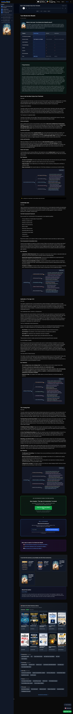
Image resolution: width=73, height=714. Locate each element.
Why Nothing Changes (25, 689)
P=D (31, 656)
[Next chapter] (26, 8)
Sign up (67, 1)
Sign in (63, 1)
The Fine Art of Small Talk (26, 672)
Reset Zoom (61, 170)
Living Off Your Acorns (37, 680)
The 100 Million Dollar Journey (26, 683)
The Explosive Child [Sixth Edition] (49, 664)
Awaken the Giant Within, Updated (39, 672)
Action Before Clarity (25, 656)
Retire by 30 (45, 680)
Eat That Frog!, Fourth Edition (49, 656)
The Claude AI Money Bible (26, 680)
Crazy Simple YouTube (38, 656)
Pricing (58, 1)
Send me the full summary (52, 529)
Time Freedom (24, 658)
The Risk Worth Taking (61, 672)
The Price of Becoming (51, 672)
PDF (49, 11)
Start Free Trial (67, 711)
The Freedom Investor (53, 680)
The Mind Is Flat (31, 664)
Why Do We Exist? (34, 689)
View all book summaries (42, 694)
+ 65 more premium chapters (5, 22)
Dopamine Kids (24, 664)
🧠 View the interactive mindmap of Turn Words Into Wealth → (35, 544)
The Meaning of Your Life (25, 691)
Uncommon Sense (60, 689)
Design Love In (39, 664)
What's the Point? (43, 689)
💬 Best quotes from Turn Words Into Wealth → (32, 548)
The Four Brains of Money (39, 683)
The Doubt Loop (60, 664)
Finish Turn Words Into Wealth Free (43, 508)
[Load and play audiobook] (24, 8)
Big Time (57, 656)
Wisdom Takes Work (51, 689)
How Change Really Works (26, 666)
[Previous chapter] (21, 8)
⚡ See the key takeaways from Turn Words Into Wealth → (35, 546)
